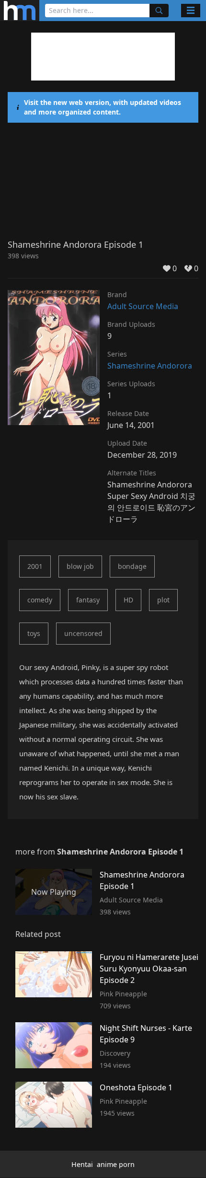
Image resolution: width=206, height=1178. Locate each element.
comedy (39, 599)
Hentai (82, 1164)
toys (33, 633)
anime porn (116, 1164)
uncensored (83, 633)
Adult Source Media (142, 306)
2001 (35, 566)
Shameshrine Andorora (149, 365)
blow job (80, 566)
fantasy (88, 599)
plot (163, 599)
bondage (132, 566)
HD (128, 599)
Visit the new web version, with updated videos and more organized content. (102, 107)
